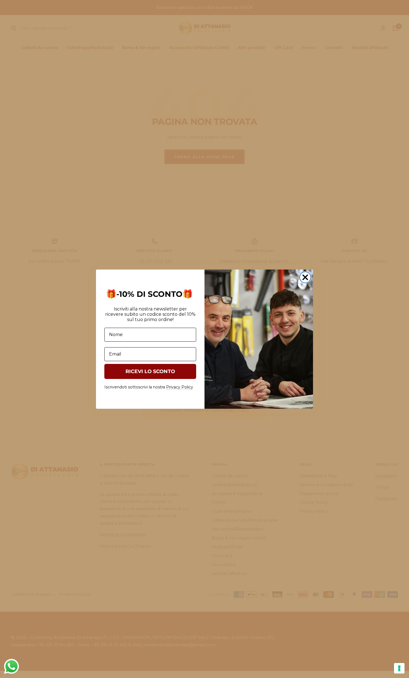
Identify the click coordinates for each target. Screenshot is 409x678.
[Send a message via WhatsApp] (11, 666)
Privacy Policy (179, 387)
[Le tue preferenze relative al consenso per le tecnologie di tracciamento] (399, 668)
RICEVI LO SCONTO (150, 371)
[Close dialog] (305, 277)
